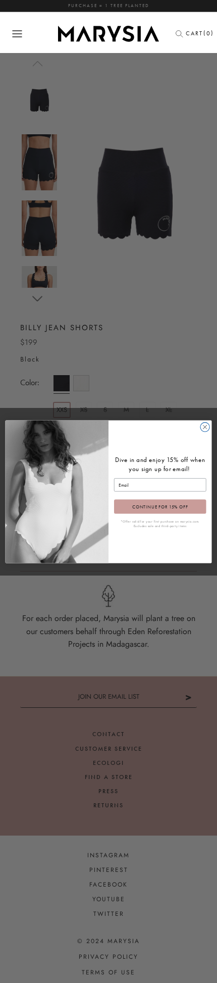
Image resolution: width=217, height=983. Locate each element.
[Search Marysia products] (182, 34)
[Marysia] (108, 34)
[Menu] (17, 34)
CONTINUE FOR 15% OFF (160, 506)
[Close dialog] (204, 426)
